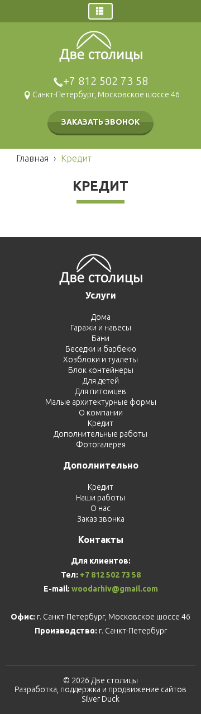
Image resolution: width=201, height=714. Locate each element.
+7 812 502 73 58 (105, 80)
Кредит (100, 423)
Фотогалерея (101, 444)
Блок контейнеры (100, 370)
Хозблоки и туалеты (100, 359)
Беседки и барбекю (100, 348)
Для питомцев (100, 391)
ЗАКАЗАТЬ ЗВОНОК (100, 121)
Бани (100, 338)
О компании (101, 412)
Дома (101, 317)
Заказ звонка (101, 518)
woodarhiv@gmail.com (114, 588)
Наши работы (100, 497)
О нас (100, 508)
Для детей (101, 380)
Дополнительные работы (100, 433)
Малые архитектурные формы (100, 402)
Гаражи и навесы (100, 327)
